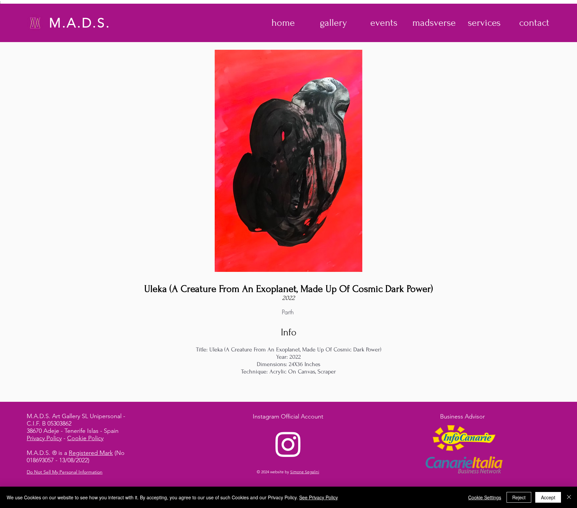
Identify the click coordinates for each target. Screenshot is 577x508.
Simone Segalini (304, 471)
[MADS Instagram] (288, 444)
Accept (548, 497)
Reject (519, 497)
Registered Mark (91, 453)
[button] (333, 23)
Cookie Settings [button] (484, 497)
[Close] (569, 497)
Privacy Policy (44, 438)
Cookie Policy (85, 438)
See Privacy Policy (318, 497)
